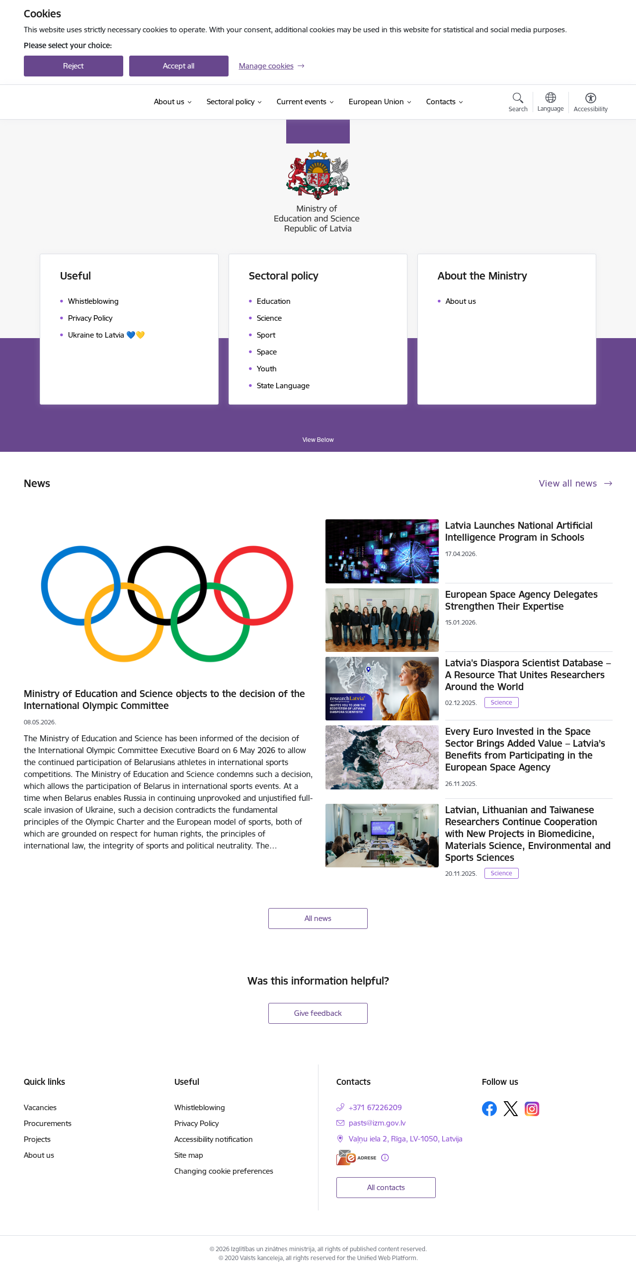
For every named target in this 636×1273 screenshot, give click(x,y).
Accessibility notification (213, 1139)
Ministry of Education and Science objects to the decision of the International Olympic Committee (164, 699)
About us (39, 1155)
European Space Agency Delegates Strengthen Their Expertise (521, 600)
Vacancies (40, 1107)
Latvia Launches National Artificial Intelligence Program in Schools (519, 531)
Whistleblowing (199, 1107)
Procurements (48, 1123)
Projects (37, 1139)
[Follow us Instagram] (532, 1109)
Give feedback (318, 1013)
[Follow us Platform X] (510, 1108)
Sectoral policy (283, 276)
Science (501, 702)
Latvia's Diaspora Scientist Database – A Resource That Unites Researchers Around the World (528, 675)
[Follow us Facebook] (489, 1108)
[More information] (385, 1157)
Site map (188, 1155)
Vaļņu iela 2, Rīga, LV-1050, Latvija (406, 1138)
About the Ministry (482, 276)
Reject (73, 66)
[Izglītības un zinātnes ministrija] (83, 102)
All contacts (386, 1187)
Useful (75, 276)
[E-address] (356, 1157)
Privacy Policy (196, 1123)
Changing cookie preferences (223, 1171)
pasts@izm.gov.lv (377, 1123)
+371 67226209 (375, 1107)
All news (318, 918)
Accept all (178, 66)
